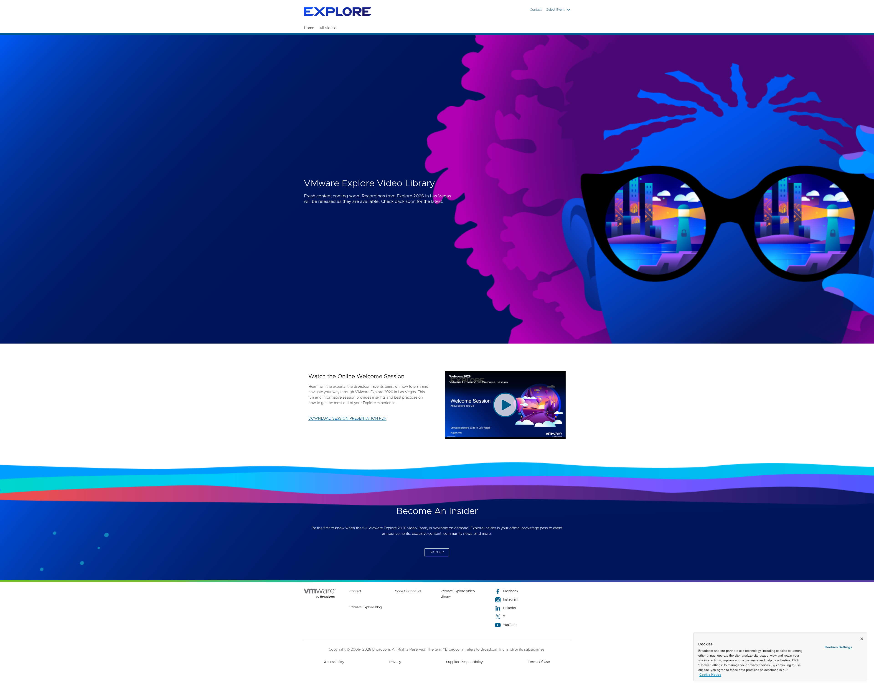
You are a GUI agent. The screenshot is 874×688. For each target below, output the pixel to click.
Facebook (510, 591)
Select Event (555, 9)
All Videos (328, 28)
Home (309, 28)
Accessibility (334, 662)
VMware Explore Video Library (457, 594)
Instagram (510, 599)
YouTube (509, 625)
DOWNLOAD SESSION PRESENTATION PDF (347, 418)
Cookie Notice (710, 674)
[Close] (861, 638)
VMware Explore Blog (365, 607)
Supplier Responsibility (464, 662)
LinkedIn (509, 608)
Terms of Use (539, 662)
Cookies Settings (838, 647)
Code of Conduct (408, 591)
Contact (536, 9)
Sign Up (437, 552)
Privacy (395, 662)
